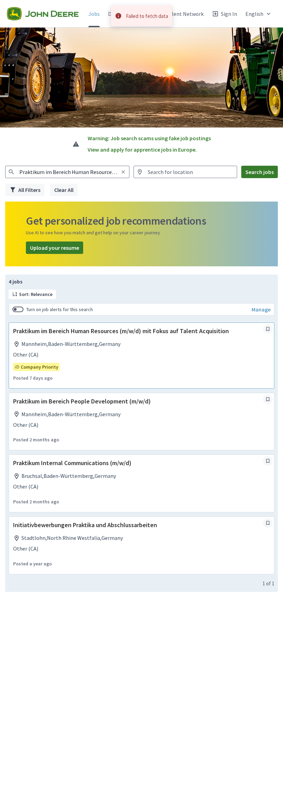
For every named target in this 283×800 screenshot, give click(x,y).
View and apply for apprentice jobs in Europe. (142, 149)
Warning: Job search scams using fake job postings (149, 138)
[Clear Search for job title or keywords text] (123, 172)
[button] (258, 13)
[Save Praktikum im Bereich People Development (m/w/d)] (268, 399)
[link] (43, 13)
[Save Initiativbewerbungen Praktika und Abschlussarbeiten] (268, 523)
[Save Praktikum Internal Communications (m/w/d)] (268, 461)
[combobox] (67, 172)
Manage (261, 309)
